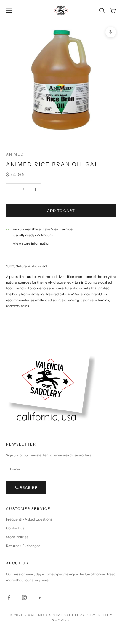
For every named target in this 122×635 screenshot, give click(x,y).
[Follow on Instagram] (24, 597)
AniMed (15, 154)
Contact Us (15, 528)
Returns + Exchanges (23, 546)
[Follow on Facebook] (9, 597)
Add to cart (61, 210)
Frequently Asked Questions (29, 519)
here (44, 580)
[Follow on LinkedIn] (40, 597)
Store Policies (17, 537)
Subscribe (26, 487)
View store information (31, 243)
